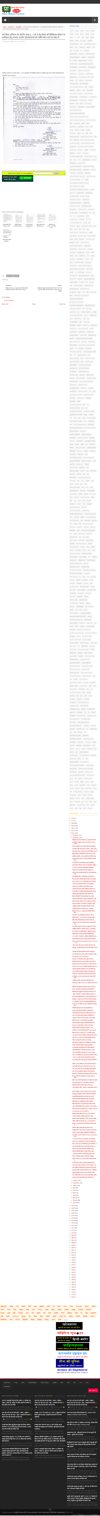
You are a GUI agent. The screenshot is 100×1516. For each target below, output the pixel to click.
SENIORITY (73, 653)
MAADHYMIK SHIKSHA (80, 424)
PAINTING (87, 520)
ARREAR (91, 87)
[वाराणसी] (81, 1316)
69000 (71, 40)
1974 (72, 1292)
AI (70, 60)
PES (71, 533)
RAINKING (85, 580)
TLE (71, 732)
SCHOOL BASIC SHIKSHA (83, 629)
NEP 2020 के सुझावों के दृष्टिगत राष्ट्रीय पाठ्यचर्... (83, 1071)
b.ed (77, 103)
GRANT (79, 325)
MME (94, 461)
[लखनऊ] (57, 1316)
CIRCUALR (80, 173)
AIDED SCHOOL (82, 60)
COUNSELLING (83, 213)
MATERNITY (80, 441)
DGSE (71, 239)
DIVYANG (90, 249)
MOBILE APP (79, 464)
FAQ (87, 292)
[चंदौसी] (36, 1309)
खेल (71, 792)
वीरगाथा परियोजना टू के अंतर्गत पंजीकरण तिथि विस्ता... (84, 846)
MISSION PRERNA (75, 461)
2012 (72, 1228)
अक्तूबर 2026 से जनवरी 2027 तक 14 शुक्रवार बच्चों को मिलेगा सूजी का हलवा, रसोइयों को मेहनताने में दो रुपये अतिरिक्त (50, 1415)
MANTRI (92, 438)
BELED (83, 123)
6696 (82, 37)
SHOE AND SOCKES (87, 666)
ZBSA (91, 782)
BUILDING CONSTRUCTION (85, 146)
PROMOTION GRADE (76, 570)
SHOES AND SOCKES (86, 672)
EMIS (92, 275)
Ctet (87, 1382)
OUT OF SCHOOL (91, 517)
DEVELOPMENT (92, 236)
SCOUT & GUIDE (87, 636)
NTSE (79, 500)
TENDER (72, 729)
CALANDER (93, 150)
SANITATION (73, 623)
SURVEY (83, 709)
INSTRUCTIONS (91, 378)
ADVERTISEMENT (74, 57)
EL (76, 272)
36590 (87, 34)
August (75, 1185)
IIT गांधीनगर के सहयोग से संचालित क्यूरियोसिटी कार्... (84, 936)
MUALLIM (93, 471)
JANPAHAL (72, 398)
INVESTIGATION (82, 391)
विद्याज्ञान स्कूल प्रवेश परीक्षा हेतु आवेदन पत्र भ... (83, 1127)
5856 (71, 37)
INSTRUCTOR (74, 381)
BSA (95, 136)
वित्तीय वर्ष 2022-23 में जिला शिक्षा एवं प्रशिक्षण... (83, 1020)
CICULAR (93, 169)
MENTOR (79, 451)
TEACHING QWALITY (76, 725)
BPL (83, 133)
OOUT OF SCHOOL (75, 510)
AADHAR (90, 40)
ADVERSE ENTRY (90, 54)
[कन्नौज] (68, 1306)
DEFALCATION (74, 232)
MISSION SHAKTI (86, 461)
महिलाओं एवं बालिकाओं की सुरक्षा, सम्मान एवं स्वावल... (84, 986)
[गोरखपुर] (24, 1309)
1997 (72, 1265)
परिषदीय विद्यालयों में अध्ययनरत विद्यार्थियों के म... (83, 1008)
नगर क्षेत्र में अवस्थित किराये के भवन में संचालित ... (83, 884)
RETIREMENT (80, 606)
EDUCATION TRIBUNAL (85, 265)
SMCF (94, 686)
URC (76, 752)
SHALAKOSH (73, 656)
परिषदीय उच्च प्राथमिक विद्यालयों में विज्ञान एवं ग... (83, 870)
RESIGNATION (74, 603)
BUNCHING (73, 150)
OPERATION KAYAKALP (76, 514)
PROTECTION (74, 576)
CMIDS (92, 189)
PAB (82, 520)
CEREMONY (73, 163)
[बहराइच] (41, 1313)
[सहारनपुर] (21, 1319)
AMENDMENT (82, 67)
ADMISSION (73, 54)
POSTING (78, 550)
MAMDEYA (83, 431)
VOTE (71, 778)
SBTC (71, 626)
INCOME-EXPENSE (84, 368)
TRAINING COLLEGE (75, 739)
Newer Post (5, 304)
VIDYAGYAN (73, 768)
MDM (82, 444)
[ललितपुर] (74, 1316)
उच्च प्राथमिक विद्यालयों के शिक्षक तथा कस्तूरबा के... (84, 971)
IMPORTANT (73, 365)
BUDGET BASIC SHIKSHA (87, 140)
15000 (82, 31)
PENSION (72, 530)
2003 (72, 1250)
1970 (72, 1297)
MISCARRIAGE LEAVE (75, 457)
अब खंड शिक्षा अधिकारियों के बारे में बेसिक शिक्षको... (83, 1047)
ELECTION (81, 272)
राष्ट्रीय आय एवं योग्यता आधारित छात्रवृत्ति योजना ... (84, 1162)
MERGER (86, 451)
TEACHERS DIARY (74, 719)
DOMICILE (73, 252)
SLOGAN (85, 682)
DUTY (92, 256)
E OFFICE (72, 259)
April (74, 1195)
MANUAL (72, 441)
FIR (83, 308)
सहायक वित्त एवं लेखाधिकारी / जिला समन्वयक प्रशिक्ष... (84, 1118)
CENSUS (94, 160)
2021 (72, 1205)
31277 (77, 34)
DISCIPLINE (73, 249)
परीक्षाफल (90, 795)
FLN (78, 312)
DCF (84, 229)
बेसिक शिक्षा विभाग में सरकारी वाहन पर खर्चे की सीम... (84, 1103)
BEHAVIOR (77, 123)
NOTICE (76, 497)
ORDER (82, 517)
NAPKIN (79, 474)
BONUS (77, 130)
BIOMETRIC (73, 126)
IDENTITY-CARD (74, 361)
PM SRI (90, 543)
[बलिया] (29, 1313)
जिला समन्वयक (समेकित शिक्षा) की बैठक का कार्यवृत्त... (84, 879)
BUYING (80, 150)
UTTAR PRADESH (84, 755)
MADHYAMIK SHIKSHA (76, 428)
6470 (78, 37)
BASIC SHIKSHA (90, 107)
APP (76, 80)
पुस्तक (83, 798)
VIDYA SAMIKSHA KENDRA (77, 765)
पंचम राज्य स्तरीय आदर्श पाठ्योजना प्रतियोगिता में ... (83, 1015)
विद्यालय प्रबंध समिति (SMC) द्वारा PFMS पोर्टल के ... (84, 1113)
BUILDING (73, 146)
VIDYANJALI (73, 772)
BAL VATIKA (73, 107)
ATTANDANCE (83, 97)
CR (90, 213)
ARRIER (78, 90)
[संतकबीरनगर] (8, 1319)
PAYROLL (86, 527)
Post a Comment (9, 300)
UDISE (94, 742)
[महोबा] (4, 1316)
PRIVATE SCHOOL (75, 567)
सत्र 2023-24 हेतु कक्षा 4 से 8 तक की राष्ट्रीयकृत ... (84, 1141)
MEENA (72, 447)
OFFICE (79, 504)
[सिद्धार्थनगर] (29, 1319)
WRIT (82, 782)
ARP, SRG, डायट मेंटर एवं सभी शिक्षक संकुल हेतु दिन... (84, 1068)
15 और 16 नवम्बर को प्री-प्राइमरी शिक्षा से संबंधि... (83, 1057)
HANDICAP (82, 332)
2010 (72, 1233)
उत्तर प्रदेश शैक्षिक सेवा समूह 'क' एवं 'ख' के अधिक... (84, 1052)
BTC (71, 140)
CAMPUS (72, 153)
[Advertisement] (33, 58)
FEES (71, 295)
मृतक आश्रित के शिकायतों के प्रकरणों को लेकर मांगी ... (84, 1167)
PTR (88, 576)
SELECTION (73, 649)
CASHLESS (85, 153)
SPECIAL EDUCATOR (75, 692)
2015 (72, 1220)
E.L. (92, 259)
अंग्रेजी (76, 785)
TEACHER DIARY (81, 715)
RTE (77, 610)
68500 (92, 37)
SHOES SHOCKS (86, 676)
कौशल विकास (89, 788)
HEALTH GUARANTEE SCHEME (84, 338)
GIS (84, 318)
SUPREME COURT (74, 709)
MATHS (77, 444)
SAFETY (85, 610)
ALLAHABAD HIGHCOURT (86, 64)
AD (81, 50)
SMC (90, 686)
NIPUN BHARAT (74, 490)
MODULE (81, 467)
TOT (85, 732)
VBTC (79, 758)
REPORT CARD (74, 600)
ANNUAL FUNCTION (83, 70)
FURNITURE (93, 315)
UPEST (78, 749)
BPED (78, 133)
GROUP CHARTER (83, 328)
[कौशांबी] (5, 1309)
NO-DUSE (92, 494)
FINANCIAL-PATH (90, 305)
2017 (72, 1215)
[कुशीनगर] (97, 1306)
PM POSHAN (89, 540)
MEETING (72, 451)
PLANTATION (73, 537)
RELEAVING (73, 593)
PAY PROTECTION (88, 524)
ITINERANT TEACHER (76, 394)
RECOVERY (73, 590)
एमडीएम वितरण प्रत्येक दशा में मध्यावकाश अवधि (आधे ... (84, 1130)
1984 (72, 1284)
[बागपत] (52, 1313)
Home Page (7, 1382)
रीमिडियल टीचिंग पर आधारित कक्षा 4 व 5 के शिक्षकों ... (84, 928)
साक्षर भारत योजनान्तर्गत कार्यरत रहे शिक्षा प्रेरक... (83, 1148)
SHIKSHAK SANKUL (75, 663)
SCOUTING (93, 643)
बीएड (91, 801)
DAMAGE (72, 226)
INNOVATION (74, 375)
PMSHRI (83, 547)
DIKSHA (72, 242)
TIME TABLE (93, 729)
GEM (71, 318)
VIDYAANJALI (89, 765)
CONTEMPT (73, 209)
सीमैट (84, 808)
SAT (95, 623)
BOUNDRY (73, 133)
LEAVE (85, 414)
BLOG (71, 130)
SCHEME (82, 626)
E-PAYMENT (80, 259)
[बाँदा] (46, 1313)
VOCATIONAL (89, 772)
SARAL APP (89, 623)
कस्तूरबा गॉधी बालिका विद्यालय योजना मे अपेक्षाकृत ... (84, 951)
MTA (87, 471)
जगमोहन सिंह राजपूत (78, 792)
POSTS (84, 550)
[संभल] (13, 1319)
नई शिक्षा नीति (73, 795)
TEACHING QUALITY (83, 722)
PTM (83, 576)
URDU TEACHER (83, 752)
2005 (72, 1245)
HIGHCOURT (73, 345)
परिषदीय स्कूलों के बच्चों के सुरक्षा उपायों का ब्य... (83, 1085)
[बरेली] (16, 1313)
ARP (86, 87)
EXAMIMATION (88, 285)
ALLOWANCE (73, 67)
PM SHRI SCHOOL (81, 543)
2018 (72, 1213)
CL (82, 179)
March (75, 1197)
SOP (87, 689)
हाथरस (65, 1320)
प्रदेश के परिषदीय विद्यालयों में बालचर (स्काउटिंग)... (83, 1098)
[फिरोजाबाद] (92, 1309)
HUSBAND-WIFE (81, 355)
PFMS (75, 533)
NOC (71, 497)
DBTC (75, 229)
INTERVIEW (73, 391)
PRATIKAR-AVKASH (75, 553)
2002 (72, 1252)
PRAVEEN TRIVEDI (87, 553)
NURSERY (72, 504)
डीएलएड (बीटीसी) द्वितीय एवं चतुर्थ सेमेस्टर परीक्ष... (83, 1151)
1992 (72, 1275)
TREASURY (80, 742)
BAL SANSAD (88, 103)
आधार (88, 785)
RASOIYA (79, 583)
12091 (71, 31)
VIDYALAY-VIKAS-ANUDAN (85, 768)
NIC (87, 487)
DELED (91, 232)
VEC (87, 758)
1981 (72, 1287)
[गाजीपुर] (11, 1309)
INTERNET (91, 388)
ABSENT (88, 47)
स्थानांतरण (90, 808)
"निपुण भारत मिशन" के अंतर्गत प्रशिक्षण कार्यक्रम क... (84, 994)
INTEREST (83, 388)
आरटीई (71, 788)
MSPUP (83, 471)
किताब (82, 788)
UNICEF (72, 745)
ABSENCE (82, 47)
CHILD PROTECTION (75, 169)
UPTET (72, 752)
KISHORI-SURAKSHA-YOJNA (77, 404)
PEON (78, 530)
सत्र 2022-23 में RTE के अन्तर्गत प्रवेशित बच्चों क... (84, 1037)
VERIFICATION (74, 762)
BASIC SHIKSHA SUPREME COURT (79, 117)
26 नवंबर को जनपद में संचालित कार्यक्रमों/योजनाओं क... (85, 1035)
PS (80, 576)
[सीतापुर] (35, 1319)
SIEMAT (75, 679)
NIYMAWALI (73, 494)
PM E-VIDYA (86, 537)
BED (71, 123)
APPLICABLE (88, 80)
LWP (71, 424)
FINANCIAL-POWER (75, 308)
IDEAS (82, 358)
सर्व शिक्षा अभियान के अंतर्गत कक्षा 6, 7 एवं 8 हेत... (83, 908)
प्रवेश (71, 801)
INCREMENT (73, 371)
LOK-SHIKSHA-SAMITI (76, 421)
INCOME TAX (73, 368)
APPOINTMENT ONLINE (76, 87)
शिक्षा (80, 808)
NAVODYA (72, 481)
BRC (87, 133)
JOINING (88, 398)
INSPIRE (72, 378)
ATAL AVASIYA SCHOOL (76, 93)
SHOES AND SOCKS (75, 676)
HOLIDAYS (88, 348)
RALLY (91, 580)
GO (88, 318)
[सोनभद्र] (50, 1319)
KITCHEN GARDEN (75, 408)
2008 (72, 1238)
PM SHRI (72, 543)
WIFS (71, 782)
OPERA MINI (85, 510)
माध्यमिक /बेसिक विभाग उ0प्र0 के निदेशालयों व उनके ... (84, 898)
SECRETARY (84, 646)
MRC (87, 467)
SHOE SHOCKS (86, 669)
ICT (89, 355)
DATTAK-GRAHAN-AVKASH (88, 226)
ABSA (76, 47)
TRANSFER (73, 742)
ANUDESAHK (89, 74)
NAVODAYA (73, 477)
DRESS (71, 256)
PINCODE (89, 533)
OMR (84, 504)
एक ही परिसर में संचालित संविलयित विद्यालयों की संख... (84, 891)
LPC (85, 421)
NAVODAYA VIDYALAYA (84, 477)
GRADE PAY (87, 322)
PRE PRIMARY (73, 557)
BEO (88, 123)
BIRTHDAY (81, 126)
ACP (94, 47)
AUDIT (90, 100)
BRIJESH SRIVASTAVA (86, 136)
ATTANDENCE (92, 97)
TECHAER (93, 725)
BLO (91, 126)
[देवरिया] (56, 1309)
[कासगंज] (90, 1306)
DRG (76, 256)
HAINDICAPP (73, 332)
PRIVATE (85, 563)
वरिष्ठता (92, 805)
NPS (71, 500)
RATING (86, 583)
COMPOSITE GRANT (75, 203)
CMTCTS (72, 193)
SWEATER (72, 712)
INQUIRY (81, 375)
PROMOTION (85, 567)
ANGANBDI (73, 70)
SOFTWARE (82, 689)
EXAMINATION (74, 289)
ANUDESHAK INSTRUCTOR (86, 77)
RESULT (88, 603)
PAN (71, 524)
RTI (80, 610)
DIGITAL (81, 239)
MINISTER (73, 454)
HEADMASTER (92, 335)
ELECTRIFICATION (84, 275)
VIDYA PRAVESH (84, 762)
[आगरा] (32, 1306)
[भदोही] (78, 1313)
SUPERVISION (84, 706)
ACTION (76, 50)
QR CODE (93, 576)
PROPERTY (87, 573)
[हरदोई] (62, 1319)
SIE (71, 679)
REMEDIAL (73, 596)
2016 (72, 1218)
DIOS (77, 242)
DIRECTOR (87, 246)
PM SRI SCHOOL (74, 547)
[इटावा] (38, 1306)
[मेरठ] (32, 1316)
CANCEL (79, 153)
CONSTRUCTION (86, 206)
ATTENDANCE (74, 100)
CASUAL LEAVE (88, 156)
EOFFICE (81, 282)
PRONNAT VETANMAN (89, 570)
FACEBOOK (73, 292)
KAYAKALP (72, 401)
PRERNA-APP (81, 560)
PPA (89, 550)
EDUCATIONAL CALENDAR (77, 269)
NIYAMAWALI (91, 490)
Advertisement (33, 1382)
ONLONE (84, 507)
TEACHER (72, 715)
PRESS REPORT (91, 560)
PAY (80, 524)
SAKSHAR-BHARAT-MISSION (78, 616)
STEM (90, 696)
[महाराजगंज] (97, 1313)
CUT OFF (81, 219)
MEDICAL (92, 444)
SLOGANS (92, 682)
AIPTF (90, 60)
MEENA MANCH (92, 447)
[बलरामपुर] (24, 1313)
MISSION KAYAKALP (88, 457)
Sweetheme (95, 1515)
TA (88, 712)
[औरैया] (61, 1306)
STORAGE (79, 699)
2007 (72, 1240)
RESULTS (72, 606)
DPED (87, 252)
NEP (86, 484)
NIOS (91, 487)
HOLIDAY (81, 348)
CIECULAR (72, 173)
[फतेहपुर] (76, 1309)
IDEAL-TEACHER (74, 358)
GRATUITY (94, 325)
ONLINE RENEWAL (75, 507)
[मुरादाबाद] (27, 1316)
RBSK (91, 583)
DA (89, 222)
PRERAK (94, 557)
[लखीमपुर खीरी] (67, 1316)
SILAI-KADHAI (83, 679)
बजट (82, 801)
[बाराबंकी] (59, 1313)
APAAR (72, 80)
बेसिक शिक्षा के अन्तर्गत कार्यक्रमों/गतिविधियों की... (83, 933)
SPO (84, 692)
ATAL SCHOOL (88, 93)
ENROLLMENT (74, 282)
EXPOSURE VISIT (84, 289)
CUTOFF (88, 219)
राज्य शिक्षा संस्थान (81, 805)
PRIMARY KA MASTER (76, 563)
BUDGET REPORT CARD (87, 143)
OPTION (76, 517)
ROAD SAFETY (89, 606)
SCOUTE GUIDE (84, 643)
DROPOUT (82, 256)
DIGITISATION (90, 239)
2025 (72, 825)
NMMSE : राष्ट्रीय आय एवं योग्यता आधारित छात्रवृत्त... (84, 999)
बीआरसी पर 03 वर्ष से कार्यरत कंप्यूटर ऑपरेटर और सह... (85, 1073)
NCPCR (72, 484)
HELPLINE (83, 342)
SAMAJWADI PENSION (76, 619)
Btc (75, 1382)
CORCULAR (91, 209)
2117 (72, 820)
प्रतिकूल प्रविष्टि (90, 798)
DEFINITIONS (83, 232)
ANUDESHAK (73, 77)
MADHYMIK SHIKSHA (90, 428)
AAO (81, 44)
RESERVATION (83, 600)
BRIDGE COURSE (74, 136)
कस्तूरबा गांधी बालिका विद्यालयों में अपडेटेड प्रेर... (83, 1010)
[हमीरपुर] (56, 1319)
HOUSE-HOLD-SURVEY (90, 351)
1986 (72, 1282)
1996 (72, 1267)
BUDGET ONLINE (74, 143)
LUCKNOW (91, 421)
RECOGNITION (84, 586)
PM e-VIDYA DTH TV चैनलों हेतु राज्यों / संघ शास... (84, 881)
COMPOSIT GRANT (75, 199)
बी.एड (86, 801)
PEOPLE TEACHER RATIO (88, 530)
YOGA (87, 782)
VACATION (73, 758)
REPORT (86, 596)
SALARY (89, 616)
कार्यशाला (77, 788)
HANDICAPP (90, 332)
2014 (72, 1223)
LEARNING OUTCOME (76, 414)
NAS (84, 474)
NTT (84, 500)
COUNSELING (74, 213)
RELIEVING (81, 593)
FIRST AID (89, 308)
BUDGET (76, 140)
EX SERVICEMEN (78, 285)
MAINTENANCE (74, 431)
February (75, 1200)
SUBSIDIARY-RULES (83, 702)
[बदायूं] (11, 1313)
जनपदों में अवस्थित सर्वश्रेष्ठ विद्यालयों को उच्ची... (83, 1116)
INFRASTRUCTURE (83, 371)
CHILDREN (86, 169)
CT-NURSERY (80, 216)
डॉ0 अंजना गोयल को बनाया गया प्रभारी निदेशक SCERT (84, 851)
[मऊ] (83, 1313)
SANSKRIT (82, 623)
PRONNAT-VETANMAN (76, 573)
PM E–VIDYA (73, 540)
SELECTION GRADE (83, 649)
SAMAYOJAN (87, 619)
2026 (72, 823)
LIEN (75, 418)
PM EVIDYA (81, 540)
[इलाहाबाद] (45, 1306)
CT (74, 216)
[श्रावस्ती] (95, 1316)
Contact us (94, 1390)
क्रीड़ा (95, 788)
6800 (87, 37)
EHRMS (72, 272)
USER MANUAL (74, 755)
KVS (86, 408)
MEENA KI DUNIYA (81, 447)
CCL (75, 160)
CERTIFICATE (81, 163)
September (76, 1183)
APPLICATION (74, 83)
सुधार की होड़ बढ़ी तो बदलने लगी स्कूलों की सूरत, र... (84, 1146)
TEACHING (73, 722)
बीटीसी (95, 801)
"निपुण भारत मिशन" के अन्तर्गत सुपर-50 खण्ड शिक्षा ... (84, 1018)
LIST (79, 418)
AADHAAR (83, 40)
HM (76, 348)
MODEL (87, 464)
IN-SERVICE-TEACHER (84, 365)
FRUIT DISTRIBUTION (76, 315)
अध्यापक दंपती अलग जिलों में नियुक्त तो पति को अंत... (84, 888)
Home (4, 27)
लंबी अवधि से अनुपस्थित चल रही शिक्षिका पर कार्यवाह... (84, 1042)
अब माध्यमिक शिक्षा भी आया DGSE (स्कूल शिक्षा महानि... (84, 1175)
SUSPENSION (91, 709)
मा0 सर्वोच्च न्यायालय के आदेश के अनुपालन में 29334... (84, 926)
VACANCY (93, 755)
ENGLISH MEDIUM (89, 279)
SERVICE (80, 653)
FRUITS (86, 315)
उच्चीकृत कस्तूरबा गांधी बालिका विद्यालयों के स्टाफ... (83, 906)
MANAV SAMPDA (86, 434)
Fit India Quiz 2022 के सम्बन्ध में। (80, 956)
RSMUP (72, 610)
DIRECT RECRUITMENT (76, 246)
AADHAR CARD (74, 44)
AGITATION (91, 57)
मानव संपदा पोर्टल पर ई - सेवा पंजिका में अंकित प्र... (83, 1082)
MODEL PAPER (74, 467)
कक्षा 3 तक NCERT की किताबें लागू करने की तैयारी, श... (84, 1143)
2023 (72, 830)
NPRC (92, 497)
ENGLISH (79, 279)
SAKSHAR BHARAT (86, 613)
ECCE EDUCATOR (79, 262)
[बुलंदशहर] (73, 1313)
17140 (92, 31)
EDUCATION (73, 265)
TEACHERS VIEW (85, 719)
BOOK (82, 130)
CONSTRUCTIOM (75, 206)
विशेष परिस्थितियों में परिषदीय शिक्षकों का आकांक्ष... (83, 896)
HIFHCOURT (91, 342)
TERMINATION (80, 729)
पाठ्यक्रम (72, 798)
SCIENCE (72, 636)
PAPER (75, 524)
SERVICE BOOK (88, 653)
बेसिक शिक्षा (72, 805)
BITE (87, 126)
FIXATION (72, 312)
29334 (71, 34)
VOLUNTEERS (90, 775)
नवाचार (79, 795)
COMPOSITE (85, 199)
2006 (72, 1242)
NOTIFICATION (85, 497)
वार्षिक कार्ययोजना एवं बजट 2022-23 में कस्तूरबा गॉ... (84, 1121)
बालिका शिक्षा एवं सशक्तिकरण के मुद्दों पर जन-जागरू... (84, 853)
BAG (81, 103)
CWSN (85, 222)
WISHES (77, 782)
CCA (95, 156)
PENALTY (92, 527)
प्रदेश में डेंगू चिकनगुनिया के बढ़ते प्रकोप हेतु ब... (83, 1045)
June (74, 1190)
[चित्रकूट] (43, 1309)
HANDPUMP (83, 335)
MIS (86, 454)
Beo (62, 1382)
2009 (72, 1235)
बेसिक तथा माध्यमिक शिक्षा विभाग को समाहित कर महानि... (85, 1080)
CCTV (79, 160)
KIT (88, 404)
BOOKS (88, 130)
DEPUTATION (82, 236)
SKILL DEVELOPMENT (76, 682)
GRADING (72, 325)
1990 (72, 1277)
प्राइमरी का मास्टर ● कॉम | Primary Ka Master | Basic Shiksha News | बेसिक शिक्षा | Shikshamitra (39, 1512)
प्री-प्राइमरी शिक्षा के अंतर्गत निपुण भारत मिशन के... (83, 876)
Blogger (81, 1515)
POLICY (93, 547)
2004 (72, 1247)
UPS (95, 749)
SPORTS (72, 696)
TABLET (93, 712)
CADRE (86, 150)
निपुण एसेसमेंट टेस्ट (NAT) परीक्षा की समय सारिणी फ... (84, 938)
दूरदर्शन (92, 792)
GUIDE (91, 328)
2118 (72, 818)
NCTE (77, 484)
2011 (72, 1230)
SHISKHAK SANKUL (75, 666)
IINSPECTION (89, 361)
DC (80, 229)
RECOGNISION (74, 586)
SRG (77, 696)
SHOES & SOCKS (74, 672)
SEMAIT (92, 649)
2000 (72, 1257)
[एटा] (55, 1306)
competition (88, 193)
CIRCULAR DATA (90, 176)
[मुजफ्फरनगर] (19, 1316)
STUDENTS (73, 702)
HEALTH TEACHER (74, 342)
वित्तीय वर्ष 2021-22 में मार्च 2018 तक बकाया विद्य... (83, 917)
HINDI (71, 348)
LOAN (83, 418)
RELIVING (88, 593)
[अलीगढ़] (26, 1306)
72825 (77, 40)
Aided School (45, 1382)
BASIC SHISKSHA (91, 120)
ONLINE (89, 504)
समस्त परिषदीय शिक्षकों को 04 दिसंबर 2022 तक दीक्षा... (84, 1106)
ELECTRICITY (73, 275)
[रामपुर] (44, 1316)
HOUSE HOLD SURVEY (76, 351)
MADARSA (91, 424)
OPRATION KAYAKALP (90, 514)
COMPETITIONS (84, 196)
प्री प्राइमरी (77, 801)
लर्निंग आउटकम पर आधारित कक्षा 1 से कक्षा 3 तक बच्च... (85, 1108)
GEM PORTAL (77, 318)
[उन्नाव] (51, 1306)
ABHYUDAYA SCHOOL (90, 44)
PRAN (93, 550)
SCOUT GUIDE (87, 639)
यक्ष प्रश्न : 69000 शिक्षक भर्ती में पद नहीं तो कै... (83, 1025)
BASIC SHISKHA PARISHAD (77, 120)
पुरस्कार (78, 798)
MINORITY (80, 454)
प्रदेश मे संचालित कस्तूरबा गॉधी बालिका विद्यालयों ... (83, 1022)
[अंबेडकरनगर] (7, 1306)
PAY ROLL (72, 527)
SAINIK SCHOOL (74, 613)
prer (89, 557)
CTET (87, 216)
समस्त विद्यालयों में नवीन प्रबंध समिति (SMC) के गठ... (84, 1013)
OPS (71, 517)
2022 (72, 833)
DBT (71, 229)
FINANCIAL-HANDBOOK (76, 305)
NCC (82, 481)
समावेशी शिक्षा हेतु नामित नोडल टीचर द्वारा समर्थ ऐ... (83, 1096)
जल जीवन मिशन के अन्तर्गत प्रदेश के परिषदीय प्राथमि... (84, 954)
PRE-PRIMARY (83, 557)
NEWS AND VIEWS (75, 487)
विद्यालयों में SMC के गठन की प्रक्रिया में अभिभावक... (84, 961)
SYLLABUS (79, 712)
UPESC (93, 745)
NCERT (87, 481)
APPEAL (81, 80)
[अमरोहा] (14, 1306)
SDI (79, 646)
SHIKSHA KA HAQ (89, 656)
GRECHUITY (73, 328)
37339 (92, 34)
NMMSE (86, 494)
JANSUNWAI (80, 398)
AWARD (72, 103)
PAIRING (94, 520)
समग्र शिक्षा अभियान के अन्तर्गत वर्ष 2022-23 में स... (84, 1066)
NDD (81, 484)
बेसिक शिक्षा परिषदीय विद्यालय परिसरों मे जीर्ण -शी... (83, 920)
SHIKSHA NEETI (74, 659)
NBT (78, 481)
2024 (72, 828)
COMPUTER (86, 203)
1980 (72, 1289)
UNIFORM (78, 745)
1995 (72, 1270)
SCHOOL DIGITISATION (76, 633)
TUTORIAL (88, 742)
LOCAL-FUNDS (91, 418)
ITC (90, 391)
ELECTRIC (88, 272)
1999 (72, 1260)
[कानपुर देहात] (83, 1306)
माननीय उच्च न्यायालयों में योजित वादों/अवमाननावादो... (84, 973)
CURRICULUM (74, 219)
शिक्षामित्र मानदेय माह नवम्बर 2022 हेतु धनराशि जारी (84, 840)
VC (83, 758)
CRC (93, 213)
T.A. (85, 712)
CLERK (86, 179)
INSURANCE (73, 385)
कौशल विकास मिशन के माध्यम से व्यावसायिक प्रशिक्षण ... (84, 865)
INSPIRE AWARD (80, 378)
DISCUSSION (82, 249)
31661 (82, 34)
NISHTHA (82, 490)
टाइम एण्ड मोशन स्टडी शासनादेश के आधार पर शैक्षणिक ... (85, 1170)
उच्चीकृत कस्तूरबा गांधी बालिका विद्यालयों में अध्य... (83, 980)
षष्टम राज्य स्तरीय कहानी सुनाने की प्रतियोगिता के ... (84, 989)
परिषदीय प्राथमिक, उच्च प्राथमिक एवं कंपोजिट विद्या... (84, 856)
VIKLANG (80, 772)
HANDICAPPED (74, 335)
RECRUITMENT (81, 590)
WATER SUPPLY (88, 778)
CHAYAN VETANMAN (75, 166)
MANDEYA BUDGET (82, 438)
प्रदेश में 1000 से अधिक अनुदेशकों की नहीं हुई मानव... (84, 1132)
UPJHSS (83, 749)
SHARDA (80, 656)
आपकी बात (93, 785)
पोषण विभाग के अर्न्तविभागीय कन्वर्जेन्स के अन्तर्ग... (83, 915)
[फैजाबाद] (5, 1313)
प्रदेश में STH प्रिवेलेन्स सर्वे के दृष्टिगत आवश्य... (83, 959)
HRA (71, 355)
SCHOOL (72, 629)
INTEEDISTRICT (82, 385)
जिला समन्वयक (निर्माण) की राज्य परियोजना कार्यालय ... (84, 901)
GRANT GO (86, 325)
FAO (83, 292)
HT (74, 355)
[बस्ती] (35, 1313)
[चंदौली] (30, 1309)
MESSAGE (92, 451)
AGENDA (83, 57)
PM (80, 537)
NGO (83, 487)
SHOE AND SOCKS (75, 669)
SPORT (89, 692)
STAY (85, 696)
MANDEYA (72, 438)
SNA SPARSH (73, 689)
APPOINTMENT (83, 83)
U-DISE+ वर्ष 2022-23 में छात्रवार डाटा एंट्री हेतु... (84, 1139)
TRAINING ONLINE (88, 739)
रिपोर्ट (88, 805)
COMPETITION (74, 196)
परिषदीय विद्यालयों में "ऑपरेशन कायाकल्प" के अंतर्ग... (84, 1050)
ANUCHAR (81, 74)
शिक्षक (76, 808)
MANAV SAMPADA (75, 434)
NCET (92, 481)
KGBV (78, 401)
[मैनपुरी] (38, 1316)
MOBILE (72, 464)
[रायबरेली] (51, 1316)
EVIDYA (91, 282)
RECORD (92, 586)
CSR (71, 216)
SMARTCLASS (83, 686)
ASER (83, 90)
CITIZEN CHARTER (75, 179)
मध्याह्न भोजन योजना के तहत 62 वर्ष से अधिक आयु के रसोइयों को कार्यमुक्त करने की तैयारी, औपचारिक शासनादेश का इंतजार (49, 1427)
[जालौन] (49, 1309)
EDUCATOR (89, 269)
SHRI (94, 676)
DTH (88, 256)
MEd (87, 444)
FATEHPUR (93, 292)
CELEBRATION (86, 160)
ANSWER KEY (73, 74)
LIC (71, 418)
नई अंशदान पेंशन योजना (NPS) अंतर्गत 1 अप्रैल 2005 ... (85, 848)
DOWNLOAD (81, 252)
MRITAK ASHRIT (74, 471)
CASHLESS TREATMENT (76, 156)
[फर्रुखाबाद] (84, 1309)
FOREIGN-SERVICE (86, 312)
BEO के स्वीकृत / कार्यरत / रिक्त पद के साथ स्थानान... (84, 1091)
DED (88, 229)
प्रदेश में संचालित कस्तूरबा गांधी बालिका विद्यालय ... (83, 1156)
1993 (72, 1272)
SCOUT (78, 636)
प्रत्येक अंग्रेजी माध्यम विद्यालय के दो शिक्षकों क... (83, 1177)
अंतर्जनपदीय (82, 785)
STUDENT (86, 699)
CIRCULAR (11, 27)
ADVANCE (81, 54)
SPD (92, 689)
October (75, 1180)
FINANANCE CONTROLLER (81, 295)
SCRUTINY (73, 646)
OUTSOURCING (74, 520)
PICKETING (81, 533)
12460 (77, 31)
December (76, 835)
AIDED (75, 60)
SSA (81, 696)
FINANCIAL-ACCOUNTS (76, 302)
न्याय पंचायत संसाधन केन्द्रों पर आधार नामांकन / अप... (84, 1165)
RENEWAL (80, 596)
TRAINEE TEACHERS (75, 735)
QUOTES (72, 580)
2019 (72, 1210)
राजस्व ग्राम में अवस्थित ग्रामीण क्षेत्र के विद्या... (82, 886)
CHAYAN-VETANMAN (88, 166)
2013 (72, 1225)
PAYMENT (79, 527)
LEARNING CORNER (89, 411)
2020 (72, 1208)
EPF (87, 282)
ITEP (94, 391)
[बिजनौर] (65, 1313)
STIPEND (72, 699)
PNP (88, 547)
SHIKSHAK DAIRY (85, 659)
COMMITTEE (80, 193)
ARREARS (72, 90)
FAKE (79, 292)
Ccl (81, 1382)
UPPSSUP (89, 749)
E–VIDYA (87, 259)
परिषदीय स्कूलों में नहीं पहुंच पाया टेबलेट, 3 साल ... (83, 1027)
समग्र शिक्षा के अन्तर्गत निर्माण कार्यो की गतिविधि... (83, 862)
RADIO (78, 580)
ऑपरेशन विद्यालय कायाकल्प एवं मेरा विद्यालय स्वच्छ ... (84, 1172)
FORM (94, 312)
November (76, 837)
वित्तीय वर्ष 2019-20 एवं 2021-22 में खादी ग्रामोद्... (84, 1032)
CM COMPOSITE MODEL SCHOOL (79, 183)
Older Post (62, 304)
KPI (82, 408)
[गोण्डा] (17, 1309)
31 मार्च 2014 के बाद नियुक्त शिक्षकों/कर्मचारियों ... (83, 867)
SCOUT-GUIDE (74, 643)
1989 (72, 1279)
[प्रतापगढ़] (70, 1309)
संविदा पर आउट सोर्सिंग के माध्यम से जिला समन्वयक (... (84, 1063)
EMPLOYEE (73, 279)
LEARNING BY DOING (76, 411)
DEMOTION (73, 236)
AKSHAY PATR (73, 64)
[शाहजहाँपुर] (88, 1316)
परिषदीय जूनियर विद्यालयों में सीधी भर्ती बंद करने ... (83, 893)
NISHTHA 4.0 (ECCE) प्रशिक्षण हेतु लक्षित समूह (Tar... (85, 966)
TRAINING (19, 27)
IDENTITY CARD (90, 358)
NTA (75, 500)
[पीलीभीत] (62, 1309)
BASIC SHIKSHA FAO (75, 110)
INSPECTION (89, 375)
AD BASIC (86, 50)
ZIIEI (71, 785)
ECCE (71, 262)
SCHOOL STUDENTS (90, 633)
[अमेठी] (20, 1306)
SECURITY (92, 646)
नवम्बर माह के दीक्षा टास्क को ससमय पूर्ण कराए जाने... (84, 945)
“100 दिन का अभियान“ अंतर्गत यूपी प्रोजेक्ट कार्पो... (83, 1153)
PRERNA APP (73, 560)
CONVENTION (82, 209)
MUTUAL (72, 474)
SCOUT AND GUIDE (75, 639)
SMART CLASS (74, 686)
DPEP (92, 252)
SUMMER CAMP (74, 706)
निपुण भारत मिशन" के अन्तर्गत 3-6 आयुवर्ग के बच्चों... (84, 903)
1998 (72, 1262)
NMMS (80, 494)
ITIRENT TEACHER (88, 394)
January (75, 1202)
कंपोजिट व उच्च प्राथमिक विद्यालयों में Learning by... (84, 1030)
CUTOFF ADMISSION (76, 222)
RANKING (72, 583)
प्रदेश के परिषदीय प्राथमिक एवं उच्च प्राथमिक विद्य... (84, 969)
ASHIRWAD (90, 90)
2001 (72, 1255)
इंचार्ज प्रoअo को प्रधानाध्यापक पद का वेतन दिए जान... (84, 964)
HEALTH (72, 338)
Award (55, 1382)
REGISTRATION (91, 590)
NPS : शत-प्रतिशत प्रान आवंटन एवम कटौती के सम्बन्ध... (85, 1054)
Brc (68, 1382)
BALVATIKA (81, 107)
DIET (76, 239)
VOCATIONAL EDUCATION (77, 775)
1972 (72, 1294)
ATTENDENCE (83, 100)
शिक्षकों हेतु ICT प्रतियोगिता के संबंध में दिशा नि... (83, 1101)
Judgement (7, 1386)
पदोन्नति (84, 795)
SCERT (76, 626)
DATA (78, 226)
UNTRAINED (86, 745)
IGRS (82, 361)
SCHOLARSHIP (90, 626)
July (74, 1188)
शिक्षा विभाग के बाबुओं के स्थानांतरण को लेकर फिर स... (84, 991)
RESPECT (82, 603)
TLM (75, 732)
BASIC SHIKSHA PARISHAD (77, 113)
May (74, 1192)
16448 (87, 31)
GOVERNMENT (74, 322)
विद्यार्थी (71, 808)
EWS (71, 285)
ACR (71, 50)
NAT (88, 474)
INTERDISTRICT (74, 388)
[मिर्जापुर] (11, 1316)
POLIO (72, 550)
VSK (76, 778)
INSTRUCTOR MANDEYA (86, 381)
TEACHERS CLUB (91, 715)
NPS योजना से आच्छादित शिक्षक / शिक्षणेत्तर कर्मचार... (84, 931)
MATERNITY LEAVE (90, 441)
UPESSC (72, 749)
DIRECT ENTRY (85, 242)
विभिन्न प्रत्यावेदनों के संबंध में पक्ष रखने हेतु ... (82, 1040)
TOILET (80, 732)
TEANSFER (86, 725)
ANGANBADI (91, 67)
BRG (91, 133)
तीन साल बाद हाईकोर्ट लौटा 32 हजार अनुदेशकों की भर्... (84, 996)
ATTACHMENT (74, 97)
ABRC (71, 47)
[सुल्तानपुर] (43, 1319)
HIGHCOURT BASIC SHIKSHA (87, 345)
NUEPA (89, 500)
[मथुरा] (89, 1313)
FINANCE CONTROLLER (76, 299)
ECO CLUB (88, 262)
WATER (80, 778)
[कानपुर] (74, 1306)
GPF (81, 322)
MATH (71, 444)
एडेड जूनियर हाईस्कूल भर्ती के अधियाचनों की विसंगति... (84, 1094)
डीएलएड (86, 792)
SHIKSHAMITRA (86, 663)
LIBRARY (91, 414)
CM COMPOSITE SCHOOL (77, 186)
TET (87, 729)
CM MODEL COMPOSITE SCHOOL (79, 189)
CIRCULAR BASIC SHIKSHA (77, 176)
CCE (71, 160)
